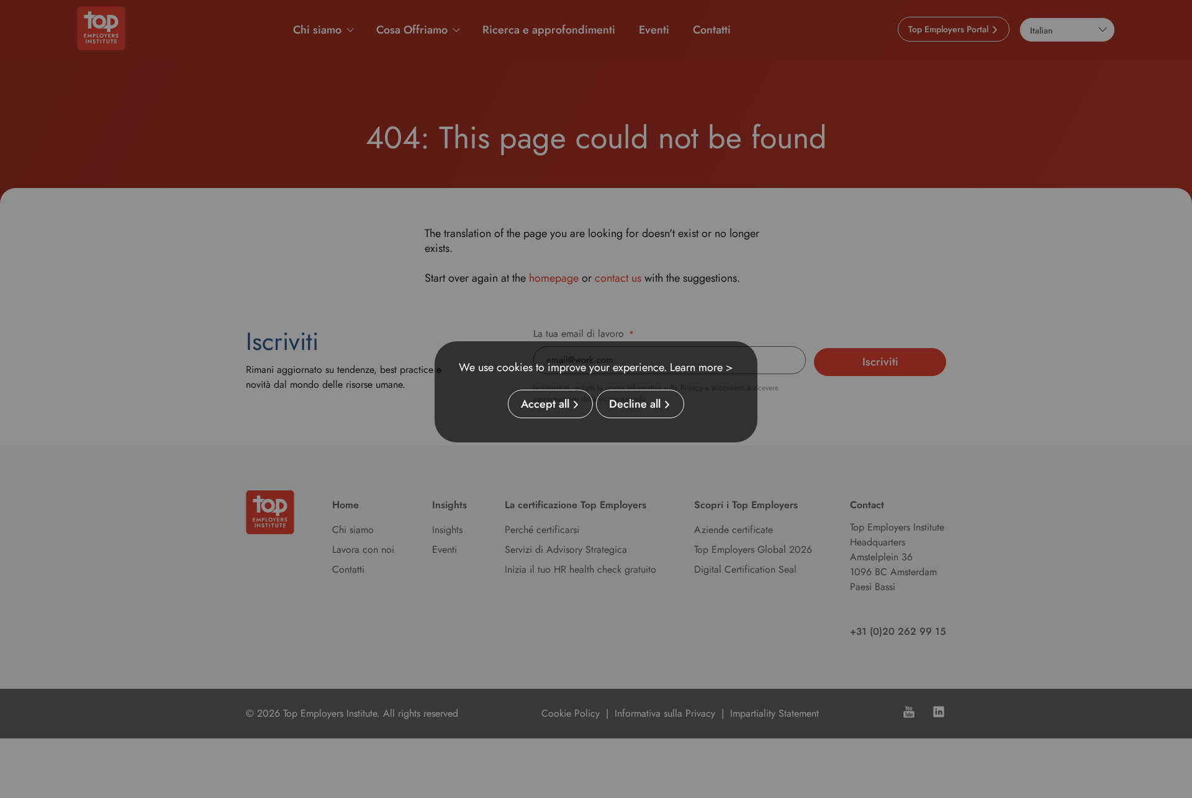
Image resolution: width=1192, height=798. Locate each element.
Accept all (545, 404)
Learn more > (701, 367)
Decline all (635, 404)
